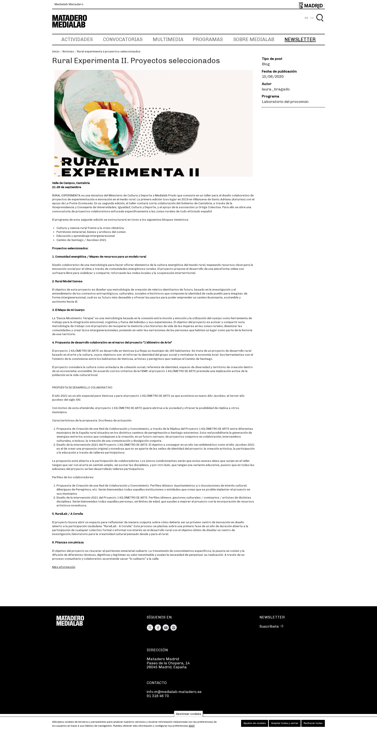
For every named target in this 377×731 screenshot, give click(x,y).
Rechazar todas (313, 723)
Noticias (68, 51)
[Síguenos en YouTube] (165, 627)
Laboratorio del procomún (285, 101)
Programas (208, 39)
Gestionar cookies (188, 713)
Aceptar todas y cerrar (284, 723)
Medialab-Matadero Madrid (73, 21)
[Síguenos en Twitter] (150, 627)
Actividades (77, 39)
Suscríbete (269, 626)
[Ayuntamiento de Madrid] (311, 4)
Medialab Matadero (68, 4)
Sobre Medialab (253, 39)
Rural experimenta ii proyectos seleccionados (109, 51)
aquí (192, 725)
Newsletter (300, 39)
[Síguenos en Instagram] (173, 627)
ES (306, 17)
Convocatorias (122, 39)
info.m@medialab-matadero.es (174, 691)
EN (312, 17)
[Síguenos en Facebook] (157, 627)
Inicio (56, 51)
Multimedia (168, 39)
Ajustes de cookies (254, 723)
